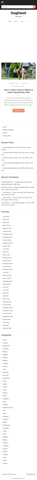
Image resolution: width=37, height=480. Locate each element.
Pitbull (4, 431)
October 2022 (7, 266)
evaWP (23, 478)
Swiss (4, 457)
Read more (17, 110)
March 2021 (6, 299)
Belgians (5, 354)
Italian (4, 413)
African (5, 340)
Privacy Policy (7, 135)
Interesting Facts (8, 407)
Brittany (5, 357)
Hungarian (6, 398)
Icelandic (5, 404)
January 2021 (7, 304)
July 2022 (6, 272)
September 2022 (8, 269)
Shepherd (6, 445)
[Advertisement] (18, 43)
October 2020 (7, 313)
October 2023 (7, 240)
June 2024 (6, 216)
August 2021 (6, 284)
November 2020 (7, 310)
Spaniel (5, 448)
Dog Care (24, 83)
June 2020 (6, 322)
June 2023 (6, 249)
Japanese (6, 416)
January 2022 (7, 278)
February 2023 (7, 257)
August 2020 (6, 319)
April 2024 (6, 222)
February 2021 (7, 301)
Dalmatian (6, 372)
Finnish (5, 387)
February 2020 (7, 328)
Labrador (5, 419)
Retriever (5, 437)
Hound (5, 395)
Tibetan (5, 463)
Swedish (5, 454)
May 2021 (6, 293)
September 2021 (8, 281)
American (5, 343)
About (4, 127)
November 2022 (7, 263)
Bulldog (5, 360)
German (5, 393)
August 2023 (6, 246)
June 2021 (6, 290)
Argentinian (6, 346)
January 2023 (7, 260)
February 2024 (7, 228)
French (5, 390)
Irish (4, 410)
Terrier (5, 460)
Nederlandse (6, 425)
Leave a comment (19, 86)
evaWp (14, 478)
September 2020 (8, 316)
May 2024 (6, 219)
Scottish (5, 443)
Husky (5, 401)
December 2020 (7, 307)
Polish (4, 434)
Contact (5, 133)
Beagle (5, 351)
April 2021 (6, 296)
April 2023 (6, 252)
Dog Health (6, 378)
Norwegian (6, 428)
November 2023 (7, 237)
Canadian (5, 363)
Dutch (4, 381)
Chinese (5, 366)
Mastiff (5, 422)
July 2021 (6, 287)
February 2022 (7, 275)
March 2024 (6, 225)
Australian (6, 348)
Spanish (5, 451)
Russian (5, 440)
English (5, 384)
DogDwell (18, 13)
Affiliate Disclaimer (8, 130)
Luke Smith (6, 192)
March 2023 (6, 254)
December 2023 (7, 234)
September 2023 (8, 243)
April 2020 (6, 325)
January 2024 (7, 231)
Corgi (4, 369)
